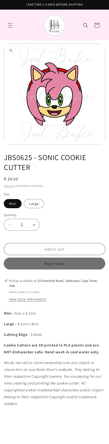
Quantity (10, 215)
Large (34, 203)
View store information (27, 299)
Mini (12, 203)
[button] (10, 25)
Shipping (9, 185)
